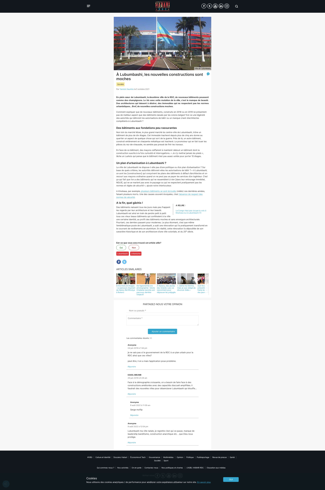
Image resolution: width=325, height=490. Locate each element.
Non (134, 247)
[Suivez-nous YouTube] (215, 6)
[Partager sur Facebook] (118, 261)
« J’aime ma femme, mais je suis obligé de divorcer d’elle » (186, 288)
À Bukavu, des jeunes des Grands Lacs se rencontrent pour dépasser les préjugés (166, 289)
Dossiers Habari (120, 457)
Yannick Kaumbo (127, 89)
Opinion (180, 457)
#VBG (89, 457)
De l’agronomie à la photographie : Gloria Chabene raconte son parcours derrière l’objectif (146, 290)
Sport (166, 460)
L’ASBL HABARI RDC (195, 468)
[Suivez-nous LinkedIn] (221, 6)
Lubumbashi (122, 253)
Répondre (132, 366)
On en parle (136, 468)
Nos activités (122, 468)
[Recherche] (236, 6)
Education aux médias (216, 468)
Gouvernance (154, 457)
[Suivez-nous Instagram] (226, 6)
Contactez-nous (151, 468)
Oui (121, 247)
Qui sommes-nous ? (105, 468)
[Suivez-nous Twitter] (209, 6)
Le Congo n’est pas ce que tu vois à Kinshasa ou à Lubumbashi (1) (191, 211)
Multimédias (168, 457)
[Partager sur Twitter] (124, 261)
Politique (190, 457)
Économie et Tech (138, 457)
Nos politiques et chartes (172, 468)
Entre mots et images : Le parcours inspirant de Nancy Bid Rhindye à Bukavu (125, 289)
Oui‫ (231, 479)
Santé (232, 457)
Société (120, 84)
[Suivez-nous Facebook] (203, 6)
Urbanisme (135, 253)
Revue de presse (219, 457)
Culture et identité (102, 457)
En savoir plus (204, 482)
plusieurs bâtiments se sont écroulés (158, 191)
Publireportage (203, 457)
